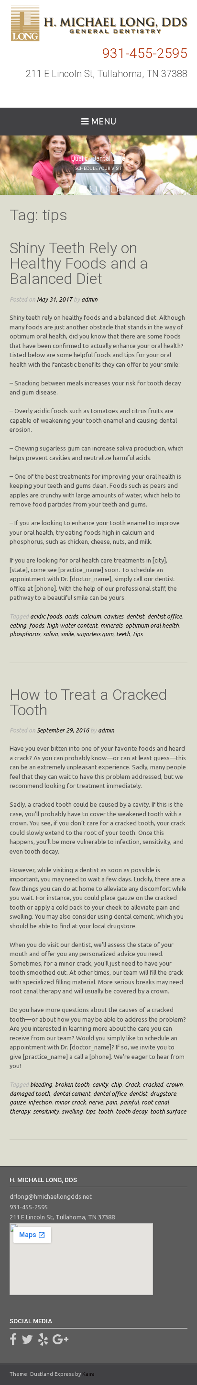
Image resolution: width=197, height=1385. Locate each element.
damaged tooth (30, 1093)
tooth (105, 1111)
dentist (135, 616)
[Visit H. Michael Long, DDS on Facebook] (13, 1341)
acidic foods (46, 616)
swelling (72, 1111)
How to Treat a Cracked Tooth (88, 702)
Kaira (88, 1374)
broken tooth (72, 1084)
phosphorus (25, 634)
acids (71, 616)
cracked (152, 1084)
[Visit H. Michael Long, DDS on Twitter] (27, 1341)
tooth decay (131, 1111)
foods (36, 625)
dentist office (164, 616)
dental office (109, 1093)
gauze (17, 1102)
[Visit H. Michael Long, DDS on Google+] (60, 1341)
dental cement (71, 1093)
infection (40, 1102)
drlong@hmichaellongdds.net (51, 1196)
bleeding (41, 1084)
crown (174, 1084)
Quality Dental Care (98, 158)
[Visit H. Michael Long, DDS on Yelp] (43, 1341)
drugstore (163, 1093)
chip (116, 1084)
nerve (95, 1102)
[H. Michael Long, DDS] (98, 23)
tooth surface (168, 1111)
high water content (72, 625)
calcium (91, 616)
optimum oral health (152, 625)
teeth (123, 634)
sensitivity (46, 1111)
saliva (50, 634)
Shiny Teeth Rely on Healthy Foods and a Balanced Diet (79, 263)
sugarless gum (95, 634)
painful (129, 1102)
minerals (111, 625)
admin (89, 299)
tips (137, 634)
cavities (113, 616)
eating (18, 625)
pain (111, 1102)
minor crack (70, 1102)
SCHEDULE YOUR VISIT (98, 168)
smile (67, 634)
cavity (100, 1084)
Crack (132, 1084)
